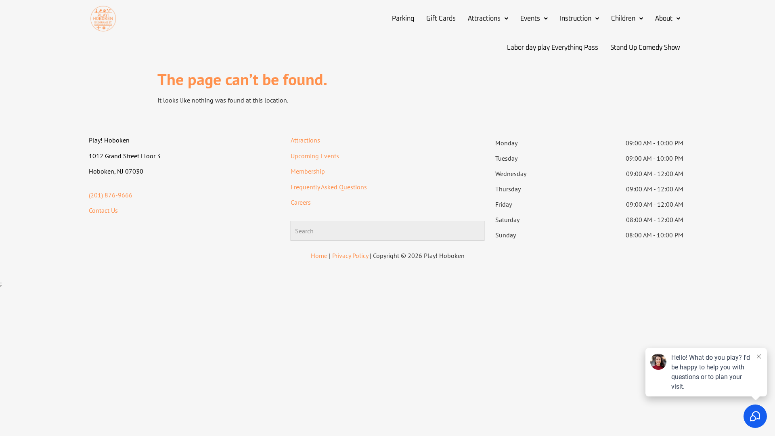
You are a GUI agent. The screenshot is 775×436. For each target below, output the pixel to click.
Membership (308, 171)
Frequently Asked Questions (329, 187)
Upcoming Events (315, 156)
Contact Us (103, 210)
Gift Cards (441, 18)
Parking (403, 18)
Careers (301, 202)
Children (623, 18)
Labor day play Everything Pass (552, 47)
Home (319, 256)
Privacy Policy (350, 256)
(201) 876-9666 (110, 195)
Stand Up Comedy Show (645, 47)
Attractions (484, 18)
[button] (488, 18)
